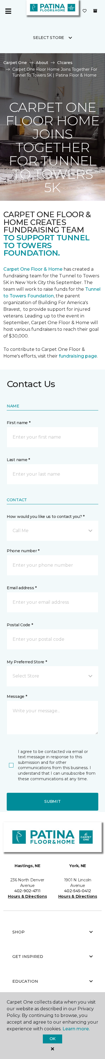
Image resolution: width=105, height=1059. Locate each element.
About (42, 62)
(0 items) (95, 11)
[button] (52, 531)
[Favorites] (84, 11)
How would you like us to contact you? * (46, 517)
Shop (18, 932)
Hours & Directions (27, 896)
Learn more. (76, 1028)
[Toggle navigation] (8, 11)
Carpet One (15, 62)
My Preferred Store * (27, 662)
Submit (52, 801)
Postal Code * (20, 625)
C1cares (65, 62)
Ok (52, 1038)
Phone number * (23, 551)
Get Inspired (27, 956)
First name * (19, 423)
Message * (17, 696)
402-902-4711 (27, 890)
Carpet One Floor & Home (33, 269)
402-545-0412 (77, 890)
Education (25, 981)
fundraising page (78, 356)
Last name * (18, 460)
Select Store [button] (48, 37)
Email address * (22, 588)
